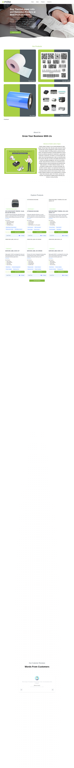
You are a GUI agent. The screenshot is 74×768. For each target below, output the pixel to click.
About (37, 1)
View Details (8, 232)
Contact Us (49, 1)
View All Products (37, 280)
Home (32, 1)
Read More (7, 218)
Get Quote (18, 232)
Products (43, 1)
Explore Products (15, 32)
